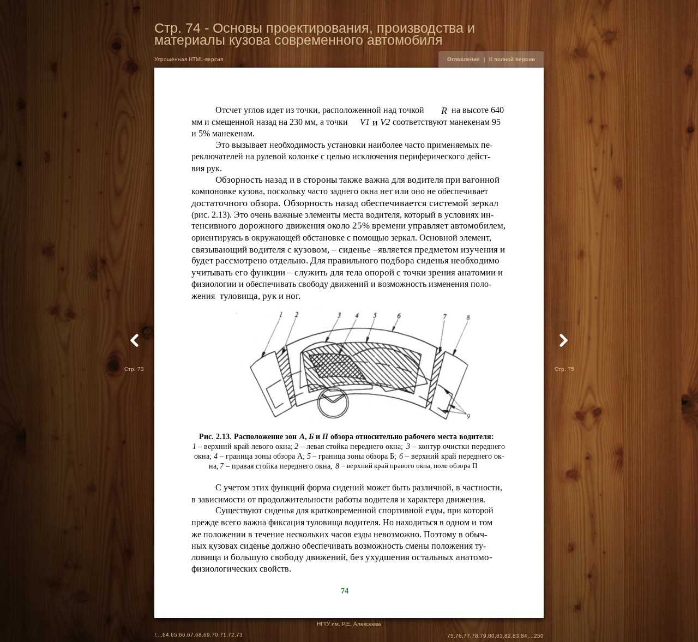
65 (174, 635)
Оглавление (463, 59)
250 (539, 636)
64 (166, 635)
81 (499, 636)
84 (524, 636)
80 (491, 636)
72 (231, 635)
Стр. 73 (134, 369)
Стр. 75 (564, 369)
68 (198, 635)
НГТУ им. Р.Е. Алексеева (349, 624)
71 (223, 635)
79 (483, 636)
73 (239, 635)
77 (467, 636)
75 (450, 636)
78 (475, 636)
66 (182, 635)
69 (206, 635)
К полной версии (512, 59)
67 (190, 635)
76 (458, 636)
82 (507, 636)
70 (215, 635)
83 (516, 636)
